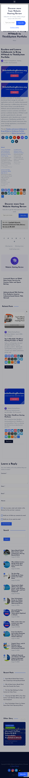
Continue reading (14, 27)
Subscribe (21, 23)
